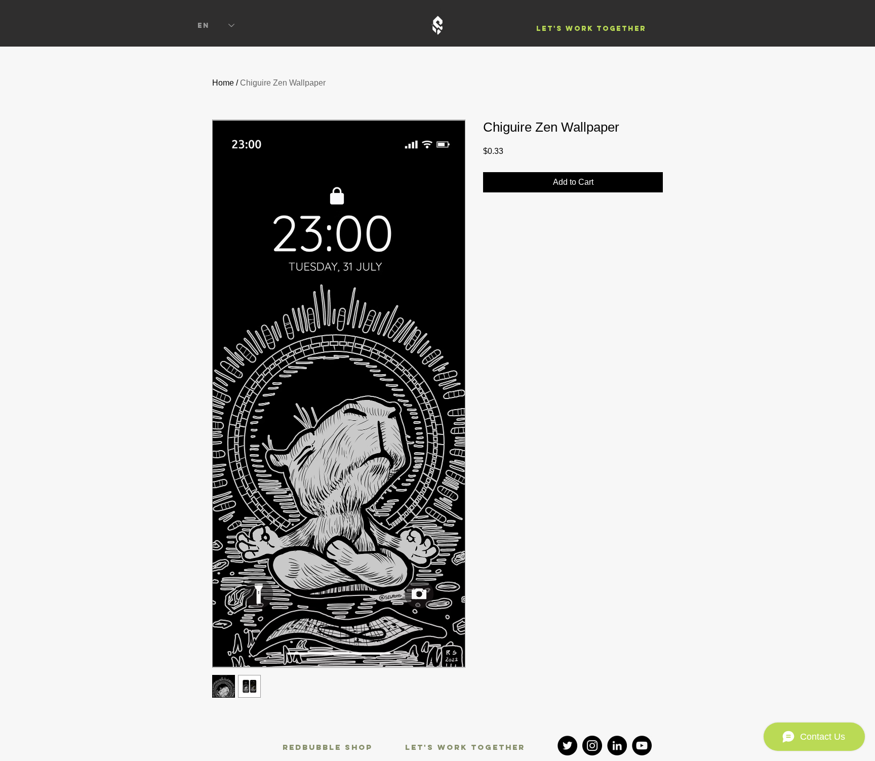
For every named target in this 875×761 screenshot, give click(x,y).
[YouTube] (642, 745)
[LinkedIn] (617, 745)
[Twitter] (567, 745)
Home (223, 82)
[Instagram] (592, 745)
